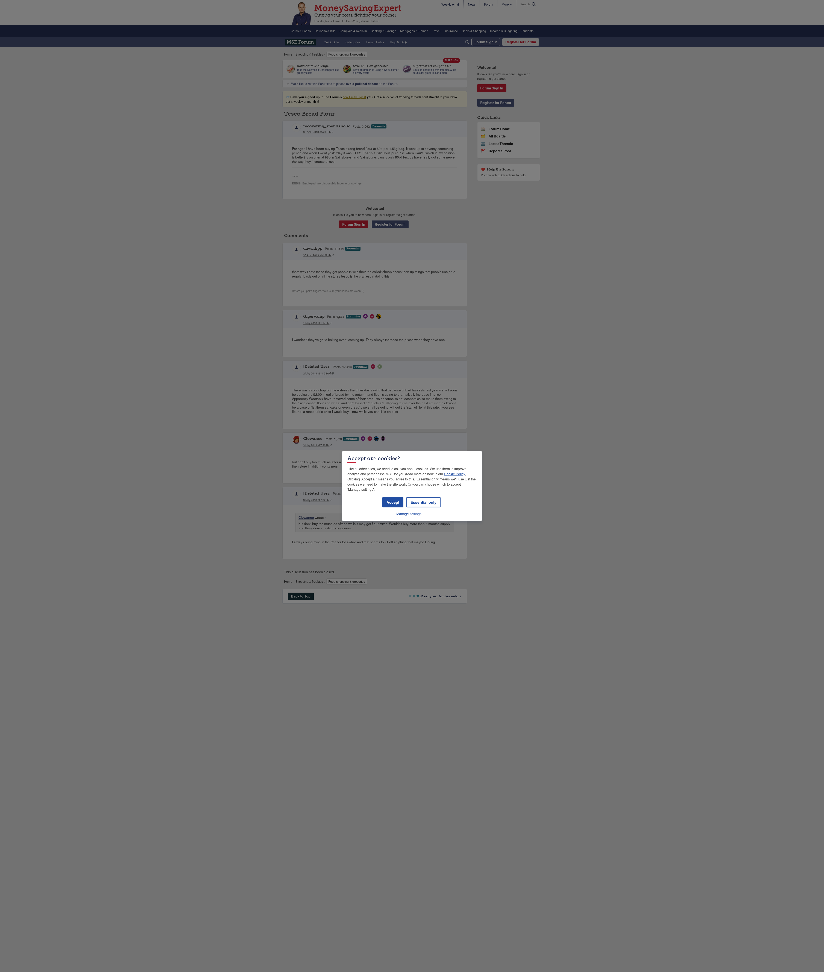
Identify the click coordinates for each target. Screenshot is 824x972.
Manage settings (408, 513)
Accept (392, 502)
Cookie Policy (454, 473)
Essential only (423, 502)
